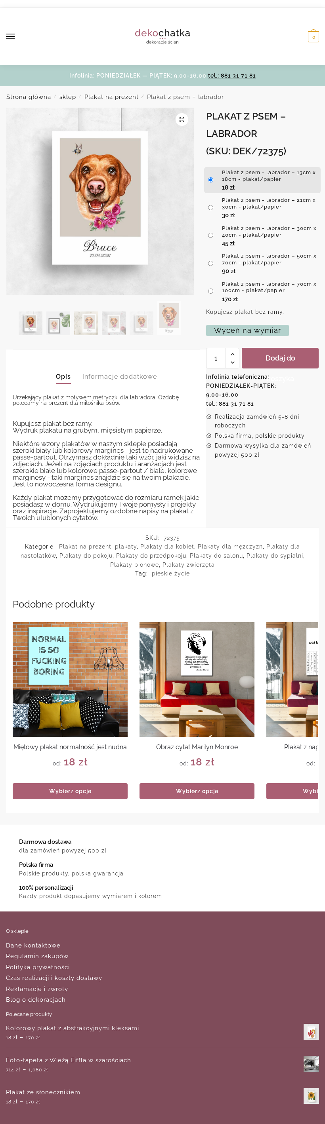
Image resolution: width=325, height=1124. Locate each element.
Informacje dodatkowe (119, 376)
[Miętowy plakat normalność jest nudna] (70, 679)
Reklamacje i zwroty (37, 989)
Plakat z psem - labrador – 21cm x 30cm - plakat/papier (269, 203)
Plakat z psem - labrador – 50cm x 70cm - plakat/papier (269, 259)
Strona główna (28, 97)
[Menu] (18, 37)
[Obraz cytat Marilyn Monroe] (197, 679)
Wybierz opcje (70, 791)
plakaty (126, 546)
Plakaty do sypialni (275, 556)
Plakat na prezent (111, 97)
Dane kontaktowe (33, 945)
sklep (67, 97)
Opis (63, 376)
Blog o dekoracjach (36, 999)
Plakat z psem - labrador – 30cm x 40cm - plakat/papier (269, 231)
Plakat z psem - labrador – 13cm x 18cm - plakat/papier (269, 175)
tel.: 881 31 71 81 (232, 75)
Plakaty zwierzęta (188, 565)
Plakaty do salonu (216, 556)
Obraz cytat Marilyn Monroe (197, 747)
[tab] (63, 370)
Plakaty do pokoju (86, 556)
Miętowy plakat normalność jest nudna (70, 747)
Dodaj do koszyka (280, 361)
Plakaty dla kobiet (167, 546)
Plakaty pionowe (134, 565)
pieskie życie (171, 573)
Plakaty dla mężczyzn (230, 546)
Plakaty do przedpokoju (151, 556)
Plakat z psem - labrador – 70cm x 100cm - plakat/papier (269, 287)
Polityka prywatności (38, 967)
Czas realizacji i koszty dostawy (54, 978)
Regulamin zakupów (37, 956)
